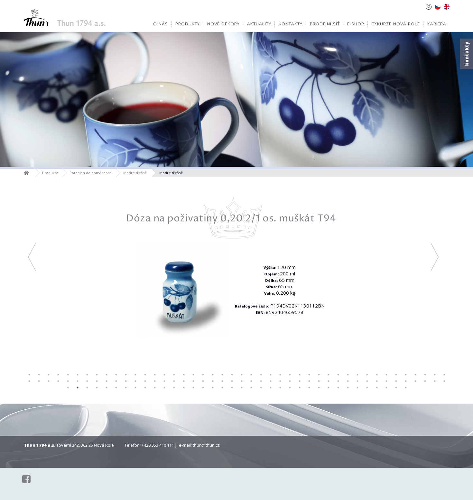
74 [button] (309, 381)
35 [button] (357, 374)
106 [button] (232, 387)
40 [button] (406, 374)
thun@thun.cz (206, 445)
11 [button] (126, 374)
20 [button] (212, 374)
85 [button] (415, 381)
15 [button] (164, 374)
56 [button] (135, 381)
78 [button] (348, 381)
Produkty (50, 172)
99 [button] (164, 387)
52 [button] (97, 381)
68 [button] (251, 381)
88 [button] (444, 381)
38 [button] (386, 374)
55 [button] (126, 381)
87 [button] (434, 381)
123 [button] (396, 387)
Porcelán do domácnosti (91, 172)
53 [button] (106, 381)
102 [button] (193, 387)
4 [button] (58, 374)
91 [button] (87, 387)
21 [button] (222, 374)
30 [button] (309, 374)
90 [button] (77, 387)
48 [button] (58, 381)
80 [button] (367, 381)
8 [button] (97, 374)
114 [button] (309, 387)
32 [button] (328, 374)
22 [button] (232, 374)
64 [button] (212, 381)
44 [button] (444, 374)
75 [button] (319, 381)
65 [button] (222, 381)
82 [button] (386, 381)
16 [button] (174, 374)
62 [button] (193, 381)
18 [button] (193, 374)
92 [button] (97, 387)
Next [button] (434, 257)
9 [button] (106, 374)
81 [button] (377, 381)
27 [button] (280, 374)
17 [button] (184, 374)
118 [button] (348, 387)
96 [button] (135, 387)
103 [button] (203, 387)
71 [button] (280, 381)
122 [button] (386, 387)
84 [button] (406, 381)
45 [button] (29, 381)
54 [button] (116, 381)
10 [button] (116, 374)
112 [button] (290, 387)
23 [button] (241, 374)
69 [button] (261, 381)
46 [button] (39, 381)
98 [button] (155, 387)
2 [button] (39, 374)
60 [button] (174, 381)
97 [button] (145, 387)
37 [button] (377, 374)
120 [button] (367, 387)
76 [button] (328, 381)
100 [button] (174, 387)
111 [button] (280, 387)
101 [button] (184, 387)
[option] (233, 272)
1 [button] (29, 374)
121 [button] (377, 387)
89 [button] (68, 387)
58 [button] (155, 381)
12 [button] (135, 374)
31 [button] (319, 374)
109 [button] (261, 387)
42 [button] (425, 374)
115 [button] (319, 387)
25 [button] (261, 374)
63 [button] (203, 381)
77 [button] (338, 381)
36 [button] (367, 374)
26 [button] (270, 374)
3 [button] (48, 374)
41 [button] (415, 374)
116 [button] (328, 387)
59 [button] (164, 381)
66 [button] (232, 381)
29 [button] (299, 374)
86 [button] (425, 381)
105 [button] (222, 387)
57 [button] (145, 381)
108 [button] (251, 387)
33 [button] (338, 374)
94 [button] (116, 387)
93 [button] (106, 387)
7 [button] (87, 374)
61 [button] (184, 381)
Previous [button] (32, 257)
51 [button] (87, 381)
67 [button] (241, 381)
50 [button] (77, 381)
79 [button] (357, 381)
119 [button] (357, 387)
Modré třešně (135, 172)
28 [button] (290, 374)
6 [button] (77, 374)
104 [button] (212, 387)
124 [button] (406, 387)
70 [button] (270, 381)
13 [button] (145, 374)
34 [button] (348, 374)
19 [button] (203, 374)
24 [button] (251, 374)
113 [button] (299, 387)
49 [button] (68, 381)
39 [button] (396, 374)
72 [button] (290, 381)
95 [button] (126, 387)
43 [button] (434, 374)
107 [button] (241, 387)
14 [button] (155, 374)
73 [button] (299, 381)
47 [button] (48, 381)
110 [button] (270, 387)
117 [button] (338, 387)
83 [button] (396, 381)
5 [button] (68, 374)
